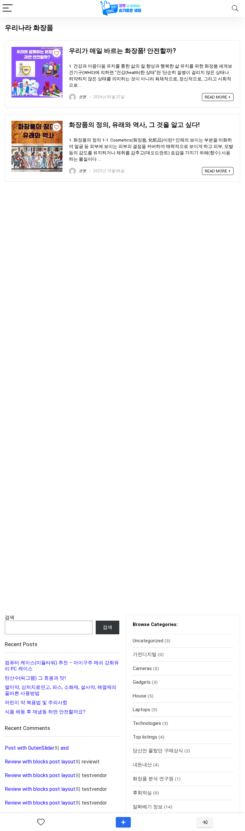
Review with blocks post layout (40, 762)
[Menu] (7, 8)
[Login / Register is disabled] (205, 822)
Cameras (142, 668)
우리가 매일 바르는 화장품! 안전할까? (122, 51)
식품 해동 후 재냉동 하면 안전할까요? (45, 712)
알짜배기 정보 (148, 807)
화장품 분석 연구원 (153, 779)
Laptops (141, 709)
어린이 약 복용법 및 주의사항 (36, 702)
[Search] (235, 8)
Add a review (123, 822)
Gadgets (142, 682)
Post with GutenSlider (29, 748)
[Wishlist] (41, 822)
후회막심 (142, 793)
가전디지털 (145, 654)
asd (65, 748)
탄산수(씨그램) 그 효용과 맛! (35, 678)
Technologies (147, 723)
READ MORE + (218, 97)
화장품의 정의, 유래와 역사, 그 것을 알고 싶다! (134, 124)
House (139, 696)
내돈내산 (142, 765)
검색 (9, 617)
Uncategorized (148, 641)
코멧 (82, 97)
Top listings (145, 737)
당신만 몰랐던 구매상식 (158, 751)
